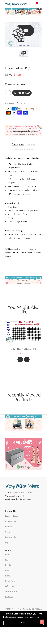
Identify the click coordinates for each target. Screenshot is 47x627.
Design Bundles (10, 537)
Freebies (8, 565)
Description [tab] (18, 144)
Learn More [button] (34, 617)
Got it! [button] (23, 623)
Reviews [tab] (30, 144)
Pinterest (8, 526)
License (8, 575)
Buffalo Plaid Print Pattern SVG (23, 349)
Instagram (8, 532)
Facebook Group (11, 516)
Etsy (6, 542)
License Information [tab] (23, 149)
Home (7, 554)
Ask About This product (17, 84)
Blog (7, 570)
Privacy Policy (10, 581)
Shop (7, 560)
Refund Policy (10, 586)
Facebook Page (11, 521)
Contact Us (9, 597)
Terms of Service (11, 591)
